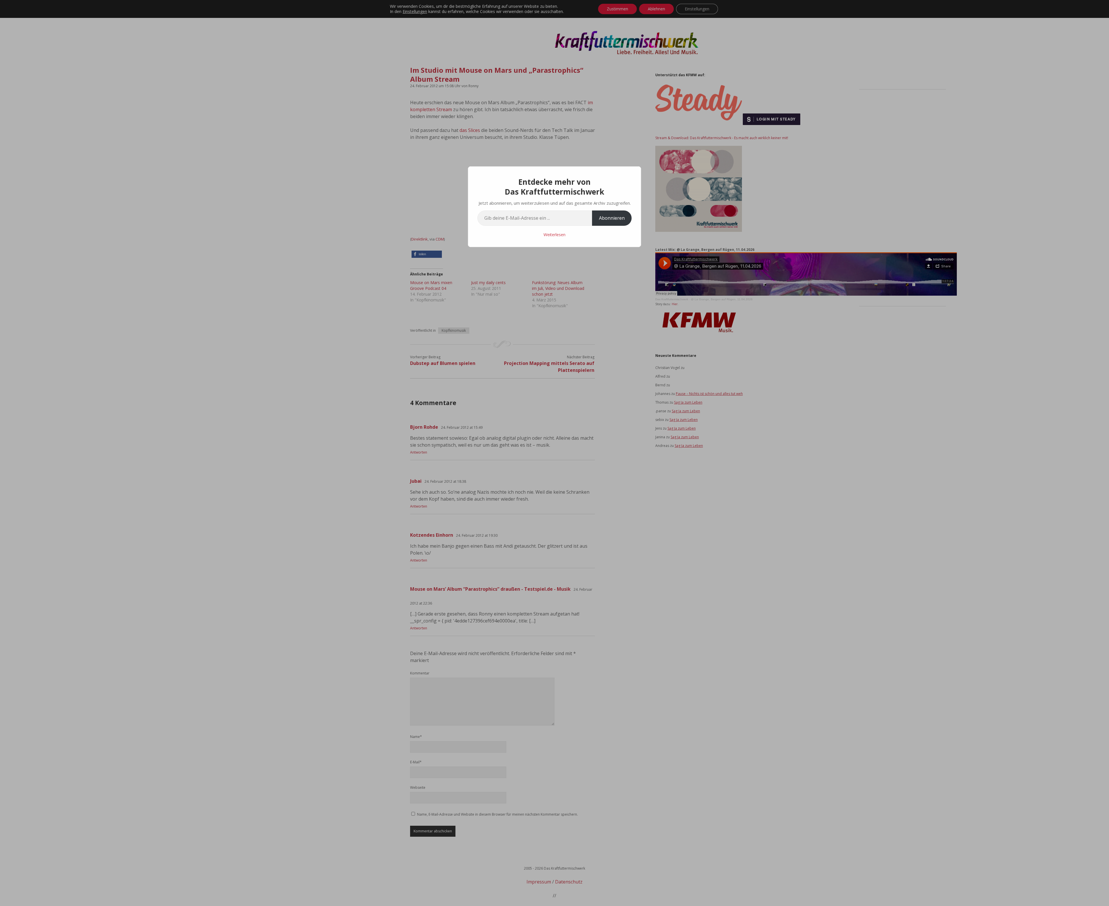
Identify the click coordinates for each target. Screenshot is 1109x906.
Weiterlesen (554, 234)
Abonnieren (612, 218)
